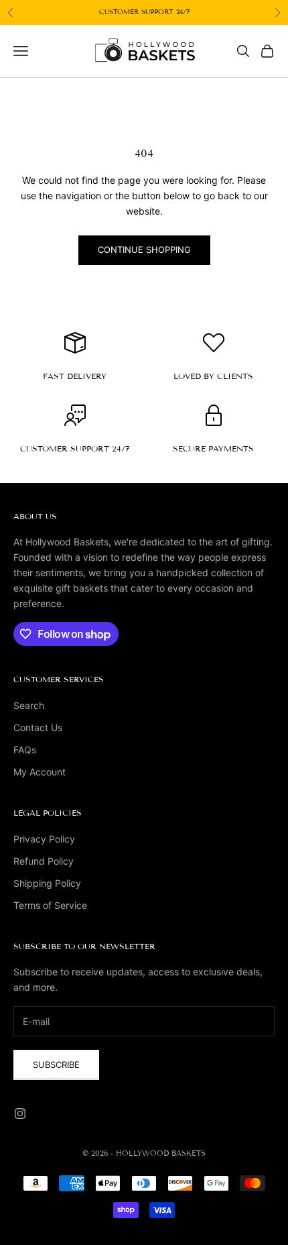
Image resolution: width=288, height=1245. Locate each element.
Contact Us (37, 727)
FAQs (24, 749)
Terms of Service (50, 905)
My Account (39, 771)
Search (28, 705)
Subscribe (56, 1064)
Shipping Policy (47, 883)
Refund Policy (43, 861)
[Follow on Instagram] (20, 1113)
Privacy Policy (44, 839)
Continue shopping (144, 249)
